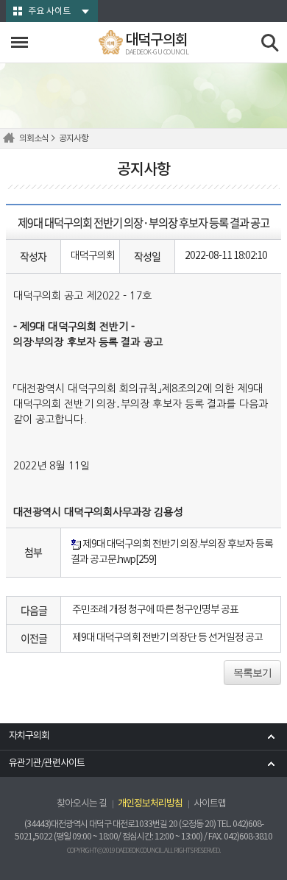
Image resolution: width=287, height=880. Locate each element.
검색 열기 (270, 43)
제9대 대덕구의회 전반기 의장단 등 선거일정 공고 (167, 638)
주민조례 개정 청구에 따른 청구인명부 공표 (155, 610)
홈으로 (11, 138)
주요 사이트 (49, 11)
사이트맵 (210, 803)
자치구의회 (29, 736)
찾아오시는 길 (82, 803)
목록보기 (252, 672)
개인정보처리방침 (150, 803)
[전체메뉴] (19, 42)
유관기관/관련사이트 (47, 763)
